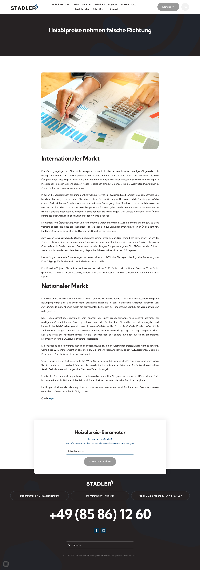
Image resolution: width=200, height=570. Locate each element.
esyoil (52, 398)
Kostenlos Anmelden (100, 461)
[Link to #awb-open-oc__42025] (185, 7)
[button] (6, 564)
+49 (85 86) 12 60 (100, 514)
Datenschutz (131, 555)
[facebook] (96, 530)
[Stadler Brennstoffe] (24, 5)
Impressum (118, 555)
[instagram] (103, 530)
